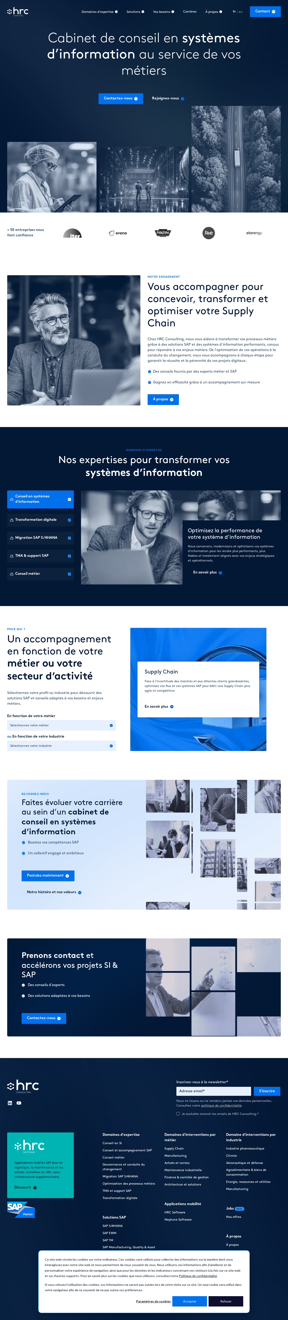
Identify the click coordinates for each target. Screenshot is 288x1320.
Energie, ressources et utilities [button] (248, 1181)
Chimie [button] (231, 1155)
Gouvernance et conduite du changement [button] (124, 1167)
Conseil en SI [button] (112, 1143)
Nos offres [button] (233, 1216)
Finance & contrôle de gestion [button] (186, 1177)
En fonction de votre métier (31, 716)
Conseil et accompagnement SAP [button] (127, 1150)
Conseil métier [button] (113, 1157)
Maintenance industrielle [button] (183, 1170)
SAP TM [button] (108, 1240)
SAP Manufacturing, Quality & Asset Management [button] (129, 1249)
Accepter (189, 1301)
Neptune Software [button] (178, 1219)
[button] (265, 11)
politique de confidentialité (221, 1105)
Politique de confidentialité (198, 1276)
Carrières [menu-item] (189, 11)
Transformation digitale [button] (120, 1198)
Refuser (226, 1301)
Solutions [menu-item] (133, 11)
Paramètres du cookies (153, 1301)
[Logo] (17, 11)
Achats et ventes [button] (176, 1162)
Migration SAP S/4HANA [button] (120, 1176)
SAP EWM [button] (109, 1233)
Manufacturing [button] (175, 1155)
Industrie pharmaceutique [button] (245, 1148)
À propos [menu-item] (211, 11)
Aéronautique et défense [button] (244, 1162)
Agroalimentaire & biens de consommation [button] (246, 1172)
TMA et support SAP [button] (117, 1190)
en (241, 11)
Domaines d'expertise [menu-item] (98, 11)
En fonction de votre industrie (35, 736)
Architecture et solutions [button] (182, 1184)
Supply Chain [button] (174, 1148)
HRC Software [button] (174, 1212)
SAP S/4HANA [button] (113, 1225)
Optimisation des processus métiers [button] (129, 1183)
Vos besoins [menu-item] (161, 11)
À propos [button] (232, 1244)
